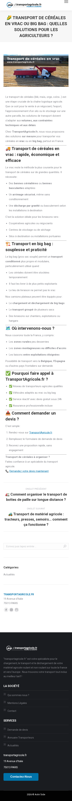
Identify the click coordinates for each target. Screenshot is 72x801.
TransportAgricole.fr (40, 432)
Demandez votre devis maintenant (29, 471)
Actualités (9, 574)
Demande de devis (18, 729)
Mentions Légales (17, 703)
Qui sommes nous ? (18, 695)
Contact (12, 710)
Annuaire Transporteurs (21, 737)
